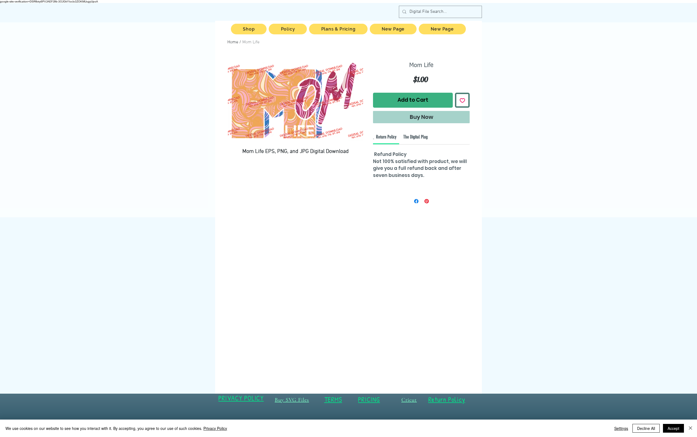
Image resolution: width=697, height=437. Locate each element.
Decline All (646, 428)
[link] (386, 137)
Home (232, 42)
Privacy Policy (215, 428)
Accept (673, 428)
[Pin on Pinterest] (426, 201)
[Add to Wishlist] (462, 100)
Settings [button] (621, 428)
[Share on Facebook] (416, 201)
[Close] (690, 428)
